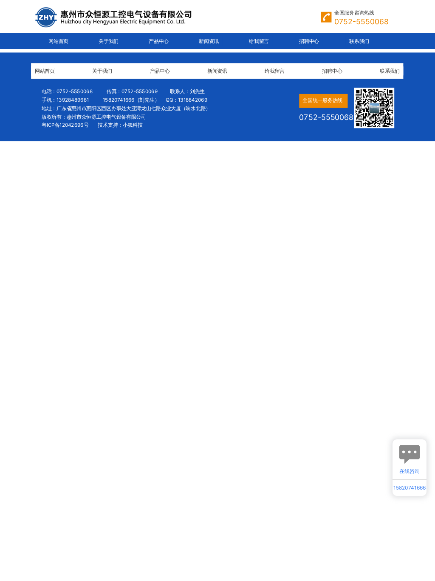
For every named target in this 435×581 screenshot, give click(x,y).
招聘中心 (309, 41)
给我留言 (259, 41)
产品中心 (159, 41)
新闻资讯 (209, 41)
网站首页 (58, 41)
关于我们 (109, 41)
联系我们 (359, 41)
